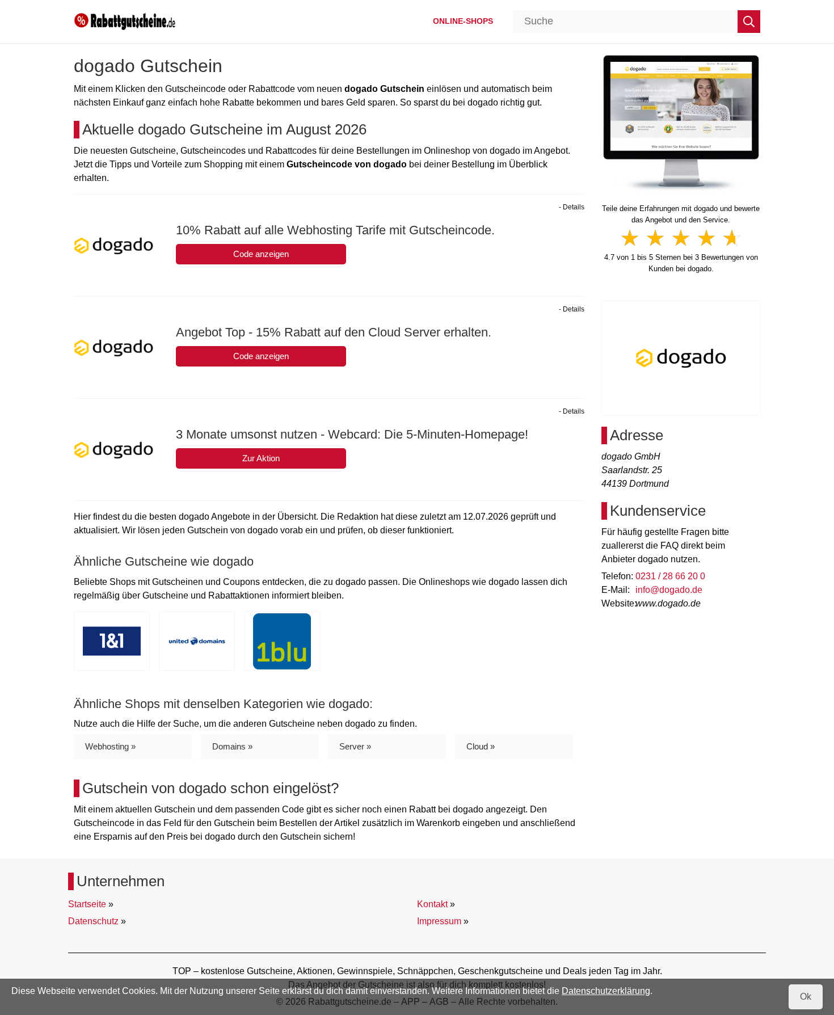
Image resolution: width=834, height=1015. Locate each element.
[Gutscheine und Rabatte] (125, 21)
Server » (355, 746)
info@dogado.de (668, 590)
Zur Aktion (261, 458)
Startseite (87, 904)
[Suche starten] (749, 21)
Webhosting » (110, 746)
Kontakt (432, 904)
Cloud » (480, 746)
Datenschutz (93, 921)
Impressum (439, 921)
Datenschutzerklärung (606, 991)
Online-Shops (463, 21)
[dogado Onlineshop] (681, 122)
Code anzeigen (261, 254)
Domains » (232, 746)
